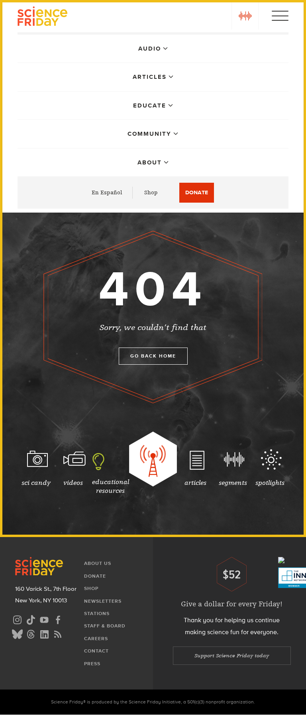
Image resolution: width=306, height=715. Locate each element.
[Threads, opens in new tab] (31, 633)
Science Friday (42, 17)
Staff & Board (105, 626)
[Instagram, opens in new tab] (17, 619)
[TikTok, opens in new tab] (31, 619)
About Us (97, 563)
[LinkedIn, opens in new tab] (44, 633)
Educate (149, 105)
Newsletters (103, 601)
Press (92, 663)
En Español (107, 192)
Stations (97, 613)
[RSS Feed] (58, 633)
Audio (149, 48)
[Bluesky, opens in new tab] (17, 633)
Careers (96, 638)
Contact (96, 651)
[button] (245, 15)
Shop (151, 192)
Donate (196, 192)
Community (149, 133)
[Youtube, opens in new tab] (44, 619)
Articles (150, 76)
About (149, 162)
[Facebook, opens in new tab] (58, 619)
